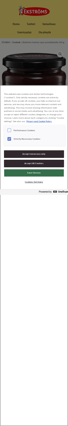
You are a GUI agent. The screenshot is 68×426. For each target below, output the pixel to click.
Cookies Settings (34, 182)
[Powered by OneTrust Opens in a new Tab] (52, 192)
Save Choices (34, 172)
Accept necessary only (34, 154)
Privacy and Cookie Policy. (39, 121)
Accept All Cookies (34, 163)
